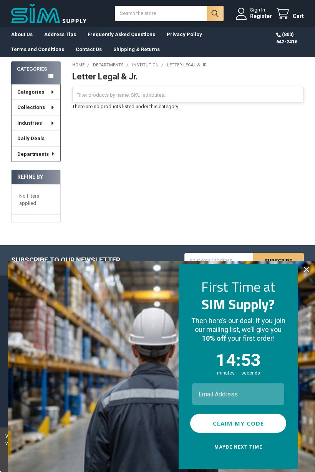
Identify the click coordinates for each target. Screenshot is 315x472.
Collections (31, 107)
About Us (22, 34)
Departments (33, 154)
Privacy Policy (184, 34)
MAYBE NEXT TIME (238, 447)
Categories (30, 92)
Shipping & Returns (136, 49)
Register (261, 16)
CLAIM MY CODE (238, 423)
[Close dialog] (306, 269)
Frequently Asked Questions (121, 34)
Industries (29, 123)
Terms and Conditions (37, 49)
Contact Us (89, 49)
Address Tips (60, 34)
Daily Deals (31, 138)
